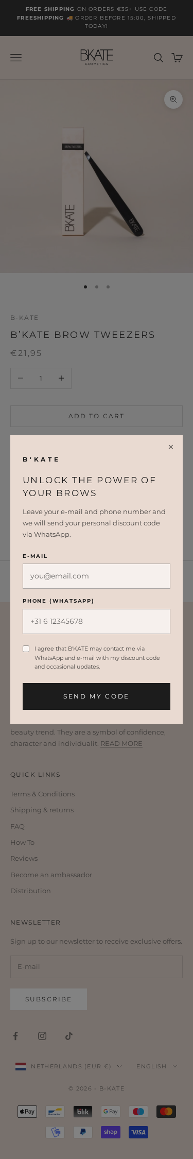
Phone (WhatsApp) (59, 601)
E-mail (35, 556)
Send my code (96, 696)
